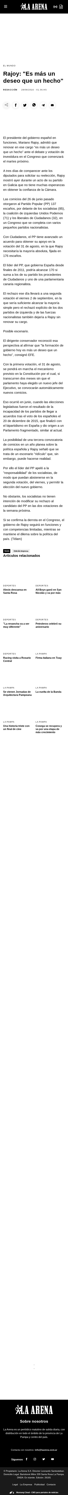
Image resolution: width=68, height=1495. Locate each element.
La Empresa (26, 1484)
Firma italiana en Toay (49, 658)
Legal (15, 1484)
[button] (16, 105)
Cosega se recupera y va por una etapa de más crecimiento (49, 729)
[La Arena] (34, 7)
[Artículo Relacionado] (17, 572)
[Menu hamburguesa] (5, 6)
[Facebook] (26, 1459)
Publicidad (39, 1484)
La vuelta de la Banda (48, 691)
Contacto (51, 1484)
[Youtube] (52, 1459)
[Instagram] (34, 1459)
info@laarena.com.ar (46, 1450)
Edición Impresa (21, 551)
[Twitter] (43, 1459)
